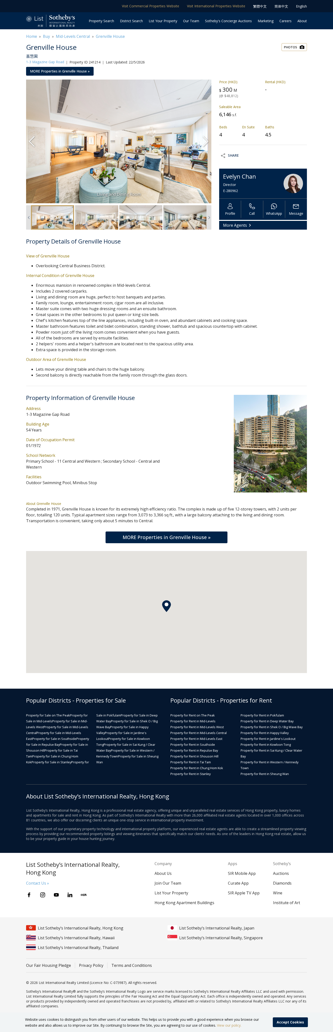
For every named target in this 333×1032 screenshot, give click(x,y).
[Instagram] (43, 895)
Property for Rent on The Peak (192, 715)
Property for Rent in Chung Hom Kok (196, 768)
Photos (290, 47)
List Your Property (163, 21)
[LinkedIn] (70, 895)
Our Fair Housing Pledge (48, 965)
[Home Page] (50, 21)
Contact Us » (37, 883)
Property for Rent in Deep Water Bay (267, 721)
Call (252, 213)
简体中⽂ (281, 6)
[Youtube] (56, 895)
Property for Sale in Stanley (51, 762)
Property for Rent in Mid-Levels (192, 721)
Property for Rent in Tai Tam (190, 762)
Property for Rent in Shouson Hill (194, 756)
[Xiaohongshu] (83, 895)
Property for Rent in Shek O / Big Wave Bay (272, 727)
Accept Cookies (290, 1022)
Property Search (101, 21)
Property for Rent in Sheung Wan (265, 774)
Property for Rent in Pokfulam (262, 715)
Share (233, 155)
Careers (285, 21)
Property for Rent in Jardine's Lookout (268, 738)
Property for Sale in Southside (54, 738)
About (302, 21)
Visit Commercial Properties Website (150, 6)
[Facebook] (29, 895)
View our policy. (229, 1025)
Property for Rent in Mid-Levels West (197, 727)
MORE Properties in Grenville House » (60, 71)
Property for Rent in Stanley (190, 774)
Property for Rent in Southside (192, 744)
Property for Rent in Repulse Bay (194, 750)
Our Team (191, 21)
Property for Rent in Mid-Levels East (196, 738)
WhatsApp (274, 213)
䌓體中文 (260, 6)
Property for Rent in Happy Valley (265, 733)
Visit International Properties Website (216, 6)
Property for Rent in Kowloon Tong (266, 744)
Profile (230, 213)
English (301, 6)
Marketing (266, 21)
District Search (131, 21)
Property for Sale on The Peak (48, 715)
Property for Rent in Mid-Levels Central (198, 733)
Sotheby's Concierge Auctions (228, 21)
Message (296, 213)
